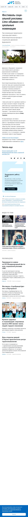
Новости (4, 11)
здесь (21, 141)
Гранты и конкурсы (15, 45)
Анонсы (4, 298)
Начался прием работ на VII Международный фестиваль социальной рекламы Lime (13, 152)
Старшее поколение (16, 298)
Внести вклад (11, 189)
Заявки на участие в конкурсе (10, 137)
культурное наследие (20, 199)
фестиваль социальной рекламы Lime (11, 202)
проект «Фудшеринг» (7, 200)
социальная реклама (17, 200)
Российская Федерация (10, 196)
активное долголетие (10, 199)
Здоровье (14, 332)
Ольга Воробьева (6, 45)
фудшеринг (22, 202)
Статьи (3, 332)
